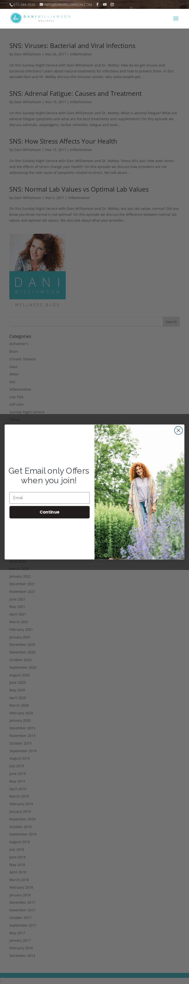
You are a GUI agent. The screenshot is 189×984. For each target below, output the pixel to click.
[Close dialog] (178, 430)
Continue (50, 512)
